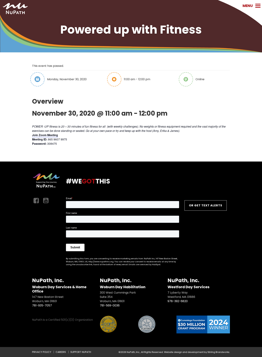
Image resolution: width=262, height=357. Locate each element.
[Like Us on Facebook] (36, 200)
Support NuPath (80, 352)
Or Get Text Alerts (205, 205)
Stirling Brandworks (218, 352)
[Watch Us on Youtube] (45, 200)
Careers (61, 352)
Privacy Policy (41, 352)
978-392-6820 (178, 301)
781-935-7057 (42, 305)
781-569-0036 (110, 305)
